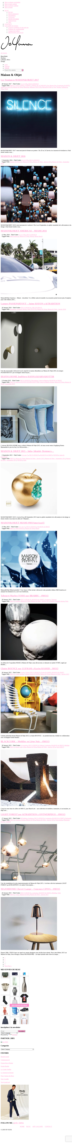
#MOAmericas (14, 236)
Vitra (2, 89)
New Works (57, 87)
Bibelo (34, 85)
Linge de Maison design (47, 382)
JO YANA (4, 53)
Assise (22, 672)
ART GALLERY (37, 1126)
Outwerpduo (59, 820)
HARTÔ (66, 85)
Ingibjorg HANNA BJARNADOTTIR (27, 382)
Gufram (26, 674)
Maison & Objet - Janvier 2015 (35, 458)
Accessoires (24, 745)
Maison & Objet (18, 87)
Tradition (8, 822)
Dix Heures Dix (51, 85)
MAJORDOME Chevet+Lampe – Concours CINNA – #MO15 (30, 889)
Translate (14, 1035)
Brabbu (17, 601)
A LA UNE (24, 84)
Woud (6, 89)
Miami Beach (38, 236)
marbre (52, 601)
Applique (30, 818)
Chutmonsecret (5, 1060)
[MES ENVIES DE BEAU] (15, 1023)
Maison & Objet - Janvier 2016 (42, 162)
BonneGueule (5, 1056)
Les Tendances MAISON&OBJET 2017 (20, 80)
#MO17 (12, 85)
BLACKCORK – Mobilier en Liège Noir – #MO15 (25, 741)
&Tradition (24, 818)
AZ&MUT (28, 85)
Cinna (17, 894)
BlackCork (18, 747)
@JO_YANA (19, 1123)
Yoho (66, 601)
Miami (32, 236)
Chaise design (19, 674)
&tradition (13, 309)
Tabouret (54, 599)
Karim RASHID (46, 672)
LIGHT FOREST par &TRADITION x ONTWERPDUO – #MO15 (33, 814)
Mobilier (66, 745)
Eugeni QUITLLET (16, 162)
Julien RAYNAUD (6, 87)
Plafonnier (68, 818)
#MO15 (12, 382)
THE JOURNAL (37, 307)
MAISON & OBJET (55, 380)
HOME (22, 1126)
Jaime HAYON (31, 309)
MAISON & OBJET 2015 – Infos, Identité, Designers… (27, 451)
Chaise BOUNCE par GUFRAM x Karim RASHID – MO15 (29, 668)
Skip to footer (8, 7)
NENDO (56, 455)
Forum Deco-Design (7, 1063)
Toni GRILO (60, 747)
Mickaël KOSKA (47, 87)
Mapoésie (26, 87)
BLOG (28, 1126)
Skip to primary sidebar (11, 5)
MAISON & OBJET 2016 (13, 156)
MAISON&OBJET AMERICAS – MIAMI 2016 (24, 231)
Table (59, 893)
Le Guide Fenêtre (6, 1069)
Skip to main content (10, 4)
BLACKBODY (41, 85)
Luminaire (47, 745)
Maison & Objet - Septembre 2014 (55, 458)
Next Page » (8, 966)
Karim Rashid (5, 1066)
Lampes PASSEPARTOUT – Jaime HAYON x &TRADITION (30, 303)
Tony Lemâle (5, 1079)
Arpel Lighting (19, 85)
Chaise (27, 672)
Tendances (64, 87)
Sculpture (48, 599)
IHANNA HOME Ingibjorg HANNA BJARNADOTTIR (27, 376)
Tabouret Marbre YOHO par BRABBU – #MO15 (24, 595)
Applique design (21, 309)
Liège (24, 747)
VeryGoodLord (5, 1082)
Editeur (41, 745)
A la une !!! (25, 455)
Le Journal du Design (7, 1072)
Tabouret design (59, 601)
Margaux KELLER (35, 87)
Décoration (34, 380)
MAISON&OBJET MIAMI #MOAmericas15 (22, 523)
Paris (24, 460)
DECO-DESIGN (33, 84)
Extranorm (60, 85)
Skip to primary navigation (12, 2)
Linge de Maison (44, 380)
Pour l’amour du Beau (7, 1076)
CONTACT (48, 1126)
